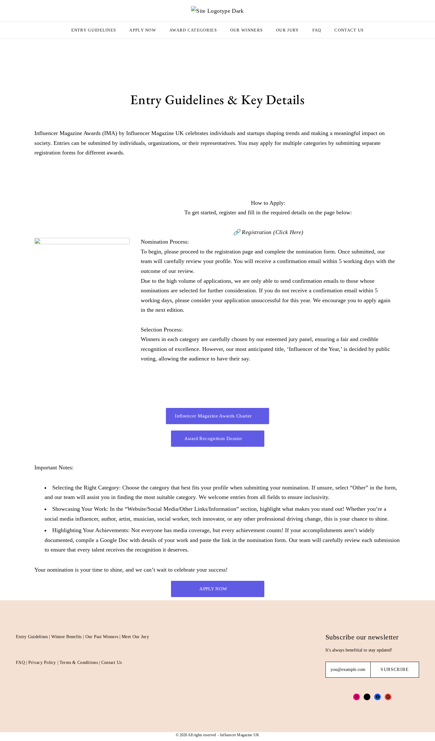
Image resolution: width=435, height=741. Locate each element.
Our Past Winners (101, 636)
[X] (367, 697)
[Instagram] (356, 697)
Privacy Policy (42, 662)
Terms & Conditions (79, 662)
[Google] (388, 697)
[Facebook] (377, 697)
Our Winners (246, 30)
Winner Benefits (66, 636)
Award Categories (193, 30)
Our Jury (287, 30)
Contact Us (349, 30)
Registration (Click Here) (272, 232)
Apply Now (142, 30)
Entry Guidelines (93, 30)
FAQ (316, 30)
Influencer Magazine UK (239, 735)
